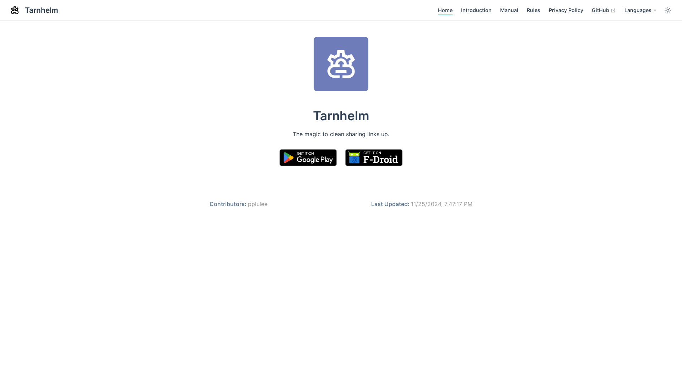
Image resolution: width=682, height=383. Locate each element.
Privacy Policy (566, 10)
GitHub (604, 10)
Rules (533, 10)
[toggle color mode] (667, 10)
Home (445, 10)
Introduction (476, 10)
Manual (509, 10)
